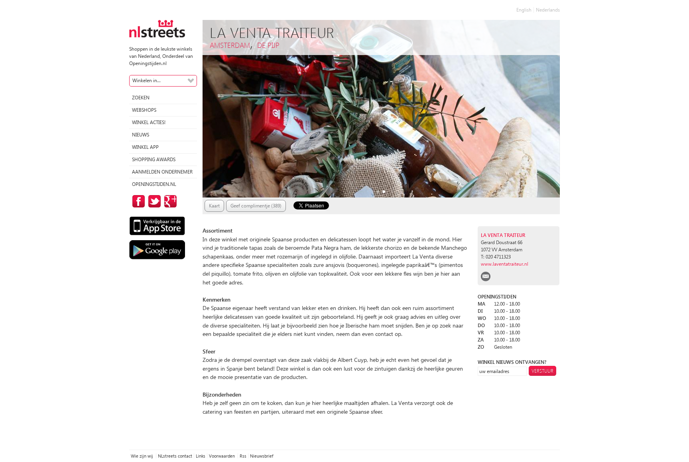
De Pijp (268, 45)
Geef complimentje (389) (256, 206)
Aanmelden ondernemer (162, 172)
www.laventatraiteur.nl (504, 264)
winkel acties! (148, 122)
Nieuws (140, 135)
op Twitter (153, 201)
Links (200, 455)
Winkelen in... (146, 80)
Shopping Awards (153, 159)
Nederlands (548, 10)
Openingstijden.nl (154, 184)
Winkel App (145, 147)
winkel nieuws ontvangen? (512, 362)
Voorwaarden (222, 455)
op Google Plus (169, 201)
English (524, 10)
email (485, 276)
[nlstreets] (157, 28)
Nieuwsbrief (261, 455)
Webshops (144, 110)
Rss (243, 455)
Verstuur (542, 371)
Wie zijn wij (142, 455)
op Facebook (137, 201)
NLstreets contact (175, 455)
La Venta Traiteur (503, 235)
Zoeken (141, 98)
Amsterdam (230, 45)
